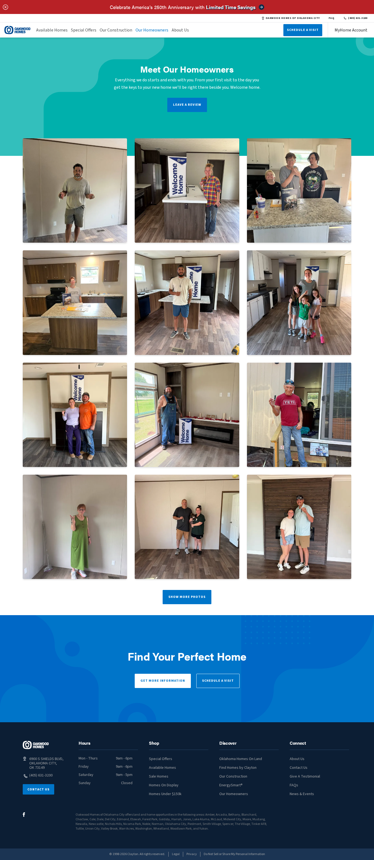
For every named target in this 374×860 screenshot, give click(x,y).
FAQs (294, 785)
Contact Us (38, 789)
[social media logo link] (24, 814)
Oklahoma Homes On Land (240, 759)
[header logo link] (17, 30)
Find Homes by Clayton (238, 767)
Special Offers (83, 30)
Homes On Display (164, 785)
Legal (176, 854)
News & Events (302, 794)
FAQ (332, 18)
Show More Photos (187, 597)
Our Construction (116, 30)
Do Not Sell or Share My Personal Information (234, 854)
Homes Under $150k (165, 794)
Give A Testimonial (305, 776)
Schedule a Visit (218, 680)
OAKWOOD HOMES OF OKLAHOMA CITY (293, 18)
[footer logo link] (36, 745)
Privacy (191, 854)
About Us (180, 30)
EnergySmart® (231, 785)
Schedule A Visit (303, 30)
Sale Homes (158, 776)
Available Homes (52, 30)
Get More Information (162, 680)
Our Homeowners (152, 30)
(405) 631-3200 (357, 18)
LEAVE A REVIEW (187, 104)
